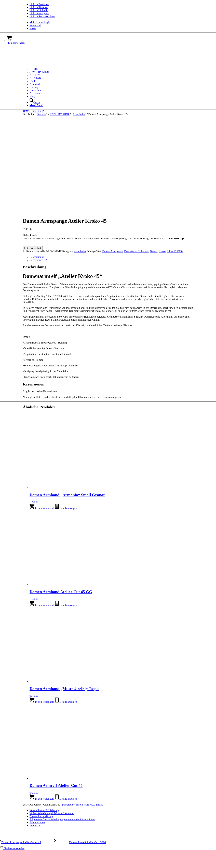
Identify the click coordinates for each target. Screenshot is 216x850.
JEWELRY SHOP (33, 111)
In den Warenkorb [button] (44, 508)
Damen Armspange (112, 251)
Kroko (162, 251)
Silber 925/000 (175, 251)
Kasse (33, 28)
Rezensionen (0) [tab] (38, 260)
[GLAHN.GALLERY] (48, 63)
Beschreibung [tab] (37, 257)
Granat (153, 251)
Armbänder (80, 251)
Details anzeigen (68, 508)
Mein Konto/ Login (40, 22)
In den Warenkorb (32, 248)
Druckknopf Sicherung (136, 251)
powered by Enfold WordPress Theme (82, 804)
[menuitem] (111, 22)
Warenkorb (35, 25)
